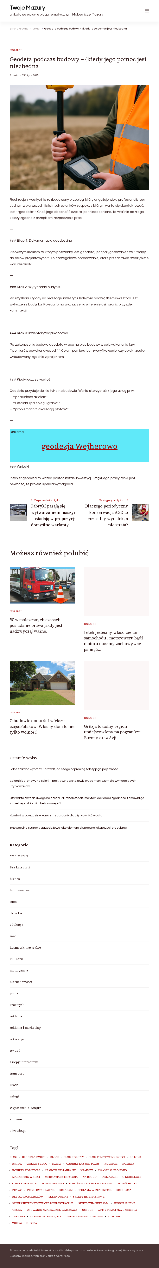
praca (14, 993)
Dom (13, 901)
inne (13, 936)
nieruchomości (21, 982)
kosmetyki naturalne (25, 947)
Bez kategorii (20, 867)
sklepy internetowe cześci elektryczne (42, 1203)
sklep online (58, 1196)
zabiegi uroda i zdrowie (84, 1216)
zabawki (18, 1216)
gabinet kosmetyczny (83, 1163)
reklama (16, 1016)
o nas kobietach (24, 1183)
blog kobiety (74, 1157)
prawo (17, 1190)
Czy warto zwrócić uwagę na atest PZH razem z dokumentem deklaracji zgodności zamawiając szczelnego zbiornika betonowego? (77, 800)
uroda (14, 1085)
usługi (16, 50)
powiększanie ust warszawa (91, 1183)
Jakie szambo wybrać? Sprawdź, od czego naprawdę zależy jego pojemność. (64, 769)
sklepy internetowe (24, 1062)
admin (14, 75)
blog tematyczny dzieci (107, 1157)
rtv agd (15, 1050)
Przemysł (16, 1005)
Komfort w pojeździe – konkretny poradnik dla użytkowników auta (56, 815)
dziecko (16, 913)
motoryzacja (19, 970)
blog (13, 1157)
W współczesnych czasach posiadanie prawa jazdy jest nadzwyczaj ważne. (36, 625)
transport (17, 1073)
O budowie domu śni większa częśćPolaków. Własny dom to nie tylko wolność (42, 726)
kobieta (128, 1163)
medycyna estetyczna (61, 1177)
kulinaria (17, 959)
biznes (15, 879)
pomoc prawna (52, 1183)
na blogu (90, 1177)
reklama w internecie (94, 1190)
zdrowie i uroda (24, 1223)
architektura (19, 856)
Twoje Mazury (27, 8)
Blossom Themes (21, 1256)
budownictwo (20, 890)
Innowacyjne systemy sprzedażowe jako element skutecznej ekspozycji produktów (68, 827)
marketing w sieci (26, 1177)
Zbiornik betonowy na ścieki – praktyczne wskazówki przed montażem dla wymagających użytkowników (73, 783)
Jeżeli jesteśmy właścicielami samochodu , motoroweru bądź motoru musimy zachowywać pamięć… (113, 641)
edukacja (16, 924)
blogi (54, 1157)
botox (17, 1163)
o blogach (110, 1177)
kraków (86, 1170)
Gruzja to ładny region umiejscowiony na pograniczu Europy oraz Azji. (113, 732)
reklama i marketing (25, 1027)
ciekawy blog (37, 1163)
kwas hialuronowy (112, 1170)
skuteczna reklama (93, 1203)
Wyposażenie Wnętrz (25, 1108)
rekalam (66, 1190)
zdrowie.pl (18, 1130)
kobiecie (111, 1163)
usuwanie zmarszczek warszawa (52, 1210)
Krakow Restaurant (60, 1170)
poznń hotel (127, 1183)
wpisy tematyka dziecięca (117, 1210)
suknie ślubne (124, 1203)
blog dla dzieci (33, 1157)
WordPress (62, 1256)
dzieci (56, 1163)
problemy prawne (40, 1190)
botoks (135, 1157)
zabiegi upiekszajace (45, 1216)
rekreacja (17, 1039)
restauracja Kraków (28, 1196)
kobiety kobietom (26, 1170)
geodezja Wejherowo (79, 446)
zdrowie (16, 1119)
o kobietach (131, 1177)
